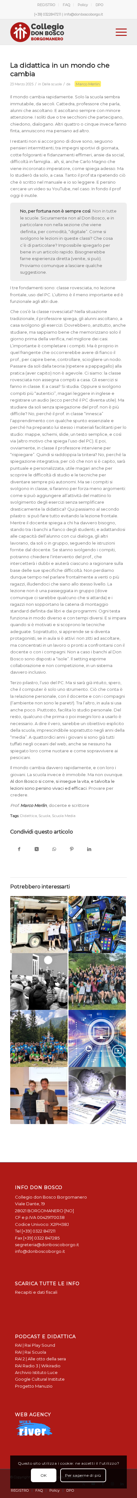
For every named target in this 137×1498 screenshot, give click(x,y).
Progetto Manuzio (34, 1386)
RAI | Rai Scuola (30, 1352)
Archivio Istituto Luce (36, 1372)
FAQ (66, 5)
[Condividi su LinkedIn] (89, 849)
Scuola (44, 816)
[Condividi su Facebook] (19, 849)
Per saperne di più (83, 1475)
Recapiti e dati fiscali (36, 1292)
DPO (99, 5)
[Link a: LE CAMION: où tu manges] (39, 924)
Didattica (28, 816)
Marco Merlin (88, 84)
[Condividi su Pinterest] (71, 849)
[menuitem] (46, 4)
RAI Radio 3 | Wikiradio (38, 1365)
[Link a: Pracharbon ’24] (97, 981)
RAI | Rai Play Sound (35, 1345)
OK (43, 1475)
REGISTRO (46, 5)
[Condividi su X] (36, 849)
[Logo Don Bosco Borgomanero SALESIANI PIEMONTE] (56, 32)
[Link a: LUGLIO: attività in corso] (39, 1038)
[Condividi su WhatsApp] (54, 849)
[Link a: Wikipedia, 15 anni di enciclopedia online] (97, 1095)
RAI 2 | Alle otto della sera (40, 1358)
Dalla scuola (52, 84)
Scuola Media (64, 816)
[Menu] (118, 32)
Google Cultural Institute (40, 1379)
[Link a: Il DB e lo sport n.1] (39, 1095)
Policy (83, 5)
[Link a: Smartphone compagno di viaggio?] (97, 924)
